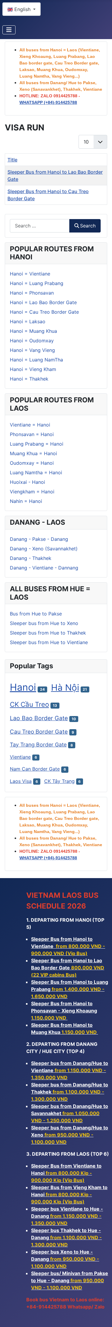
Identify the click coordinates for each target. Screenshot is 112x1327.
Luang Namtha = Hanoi (36, 472)
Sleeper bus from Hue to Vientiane (49, 642)
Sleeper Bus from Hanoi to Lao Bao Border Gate (67, 967)
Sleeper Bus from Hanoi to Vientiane (68, 946)
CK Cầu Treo (29, 704)
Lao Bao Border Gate (39, 718)
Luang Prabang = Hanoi (36, 444)
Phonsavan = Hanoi (32, 434)
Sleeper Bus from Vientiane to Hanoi (66, 1173)
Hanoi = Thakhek (29, 379)
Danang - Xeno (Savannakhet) (44, 549)
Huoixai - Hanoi (27, 482)
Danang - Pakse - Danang (39, 539)
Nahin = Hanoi (26, 501)
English (22, 9)
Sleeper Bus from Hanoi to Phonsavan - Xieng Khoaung (64, 1010)
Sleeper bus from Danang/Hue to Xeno (69, 1135)
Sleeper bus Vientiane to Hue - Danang (67, 1216)
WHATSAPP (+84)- (48, 102)
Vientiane (20, 757)
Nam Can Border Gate (35, 769)
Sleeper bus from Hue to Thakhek (48, 633)
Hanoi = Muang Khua (33, 331)
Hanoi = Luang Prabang (36, 283)
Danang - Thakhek (30, 558)
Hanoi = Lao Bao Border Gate (43, 302)
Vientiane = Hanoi (30, 425)
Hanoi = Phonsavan (32, 293)
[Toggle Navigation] (9, 29)
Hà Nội (65, 687)
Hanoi (23, 687)
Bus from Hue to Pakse (36, 614)
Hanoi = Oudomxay (32, 341)
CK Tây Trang (59, 781)
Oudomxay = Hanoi (32, 463)
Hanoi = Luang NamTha (36, 360)
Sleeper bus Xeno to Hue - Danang (65, 1259)
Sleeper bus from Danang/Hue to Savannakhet (69, 1113)
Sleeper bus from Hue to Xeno (44, 623)
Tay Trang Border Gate (38, 744)
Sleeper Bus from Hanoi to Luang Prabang (69, 989)
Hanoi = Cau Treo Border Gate (44, 312)
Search (88, 226)
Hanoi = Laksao (27, 321)
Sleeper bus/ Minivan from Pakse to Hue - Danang (69, 1280)
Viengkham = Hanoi (32, 492)
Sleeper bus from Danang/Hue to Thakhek (69, 1092)
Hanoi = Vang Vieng (32, 350)
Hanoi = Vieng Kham (33, 369)
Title (12, 160)
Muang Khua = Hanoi (33, 453)
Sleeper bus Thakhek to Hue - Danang (66, 1237)
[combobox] (40, 226)
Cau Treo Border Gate (39, 731)
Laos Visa (21, 781)
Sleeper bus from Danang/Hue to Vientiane (69, 1070)
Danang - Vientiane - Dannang (44, 568)
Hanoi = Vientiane (30, 274)
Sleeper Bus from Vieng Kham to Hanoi (69, 1194)
